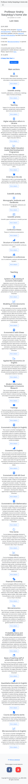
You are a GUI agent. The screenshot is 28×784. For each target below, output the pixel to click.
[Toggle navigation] (3, 4)
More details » (14, 83)
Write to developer (15, 760)
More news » (14, 62)
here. (15, 52)
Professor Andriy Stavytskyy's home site (14, 2)
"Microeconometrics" (13, 41)
